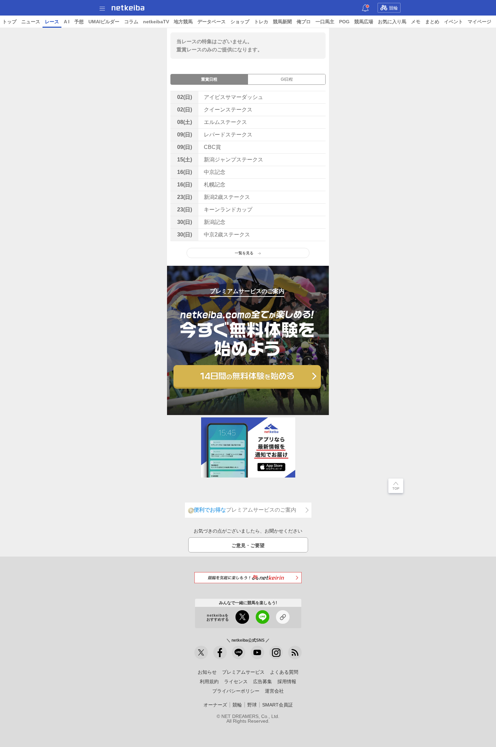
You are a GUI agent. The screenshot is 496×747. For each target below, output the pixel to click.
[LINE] (238, 652)
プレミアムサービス (243, 672)
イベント (453, 21)
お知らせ (207, 672)
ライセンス (236, 681)
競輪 (393, 7)
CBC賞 (212, 147)
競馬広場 (363, 21)
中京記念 (214, 172)
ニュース (30, 21)
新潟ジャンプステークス (233, 159)
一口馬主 (324, 21)
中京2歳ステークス (227, 234)
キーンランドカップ (228, 209)
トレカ (261, 21)
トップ (9, 21)
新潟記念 (214, 222)
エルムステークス (225, 122)
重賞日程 (209, 79)
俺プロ (304, 21)
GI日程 (287, 79)
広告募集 (262, 681)
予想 (79, 21)
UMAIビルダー (103, 21)
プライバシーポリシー (235, 691)
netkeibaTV (156, 21)
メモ (415, 21)
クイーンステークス (228, 109)
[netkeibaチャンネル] (257, 652)
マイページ (479, 21)
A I (67, 21)
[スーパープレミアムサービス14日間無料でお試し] (247, 377)
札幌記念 (214, 184)
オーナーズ (215, 704)
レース (52, 21)
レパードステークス (228, 134)
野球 (252, 704)
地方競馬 (183, 21)
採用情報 (286, 681)
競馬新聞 (282, 21)
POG (344, 21)
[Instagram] (276, 652)
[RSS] (295, 652)
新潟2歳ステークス (227, 197)
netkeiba (128, 8)
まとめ (432, 21)
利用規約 (209, 681)
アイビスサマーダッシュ (233, 97)
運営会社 (274, 691)
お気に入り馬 (392, 21)
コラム (131, 21)
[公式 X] (201, 652)
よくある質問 (284, 672)
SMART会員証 (277, 704)
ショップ (239, 21)
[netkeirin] (248, 577)
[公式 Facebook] (220, 652)
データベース (211, 21)
